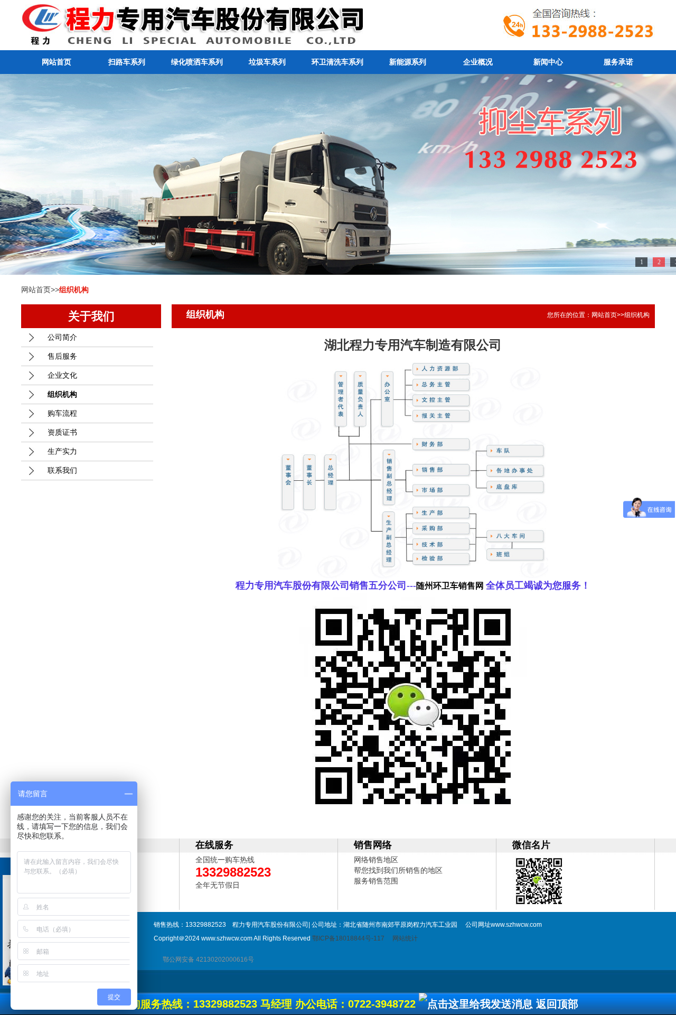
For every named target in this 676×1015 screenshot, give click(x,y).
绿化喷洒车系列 (197, 62)
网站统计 (405, 938)
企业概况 (478, 62)
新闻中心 (548, 62)
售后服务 (62, 356)
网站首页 (56, 62)
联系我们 (62, 470)
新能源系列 (407, 62)
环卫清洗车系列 (337, 62)
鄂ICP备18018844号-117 (348, 938)
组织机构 (62, 394)
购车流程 (62, 413)
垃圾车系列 (267, 62)
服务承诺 (618, 62)
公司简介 (62, 337)
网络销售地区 (376, 859)
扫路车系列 (126, 62)
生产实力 (62, 451)
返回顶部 (557, 1004)
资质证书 (62, 432)
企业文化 (62, 375)
